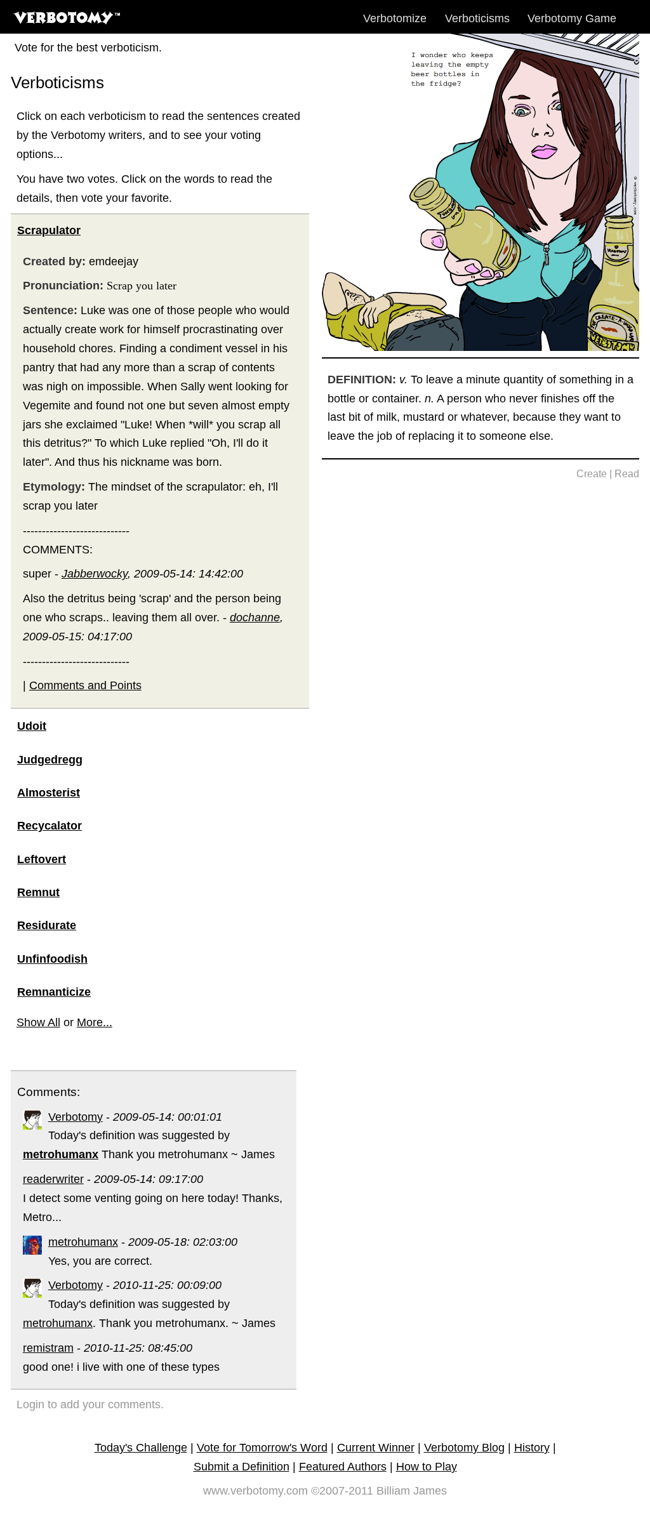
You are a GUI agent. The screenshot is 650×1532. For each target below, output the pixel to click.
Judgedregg (50, 759)
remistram (48, 1348)
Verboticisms (477, 18)
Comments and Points (85, 685)
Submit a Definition (241, 1466)
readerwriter (53, 1179)
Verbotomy (75, 1117)
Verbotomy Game (571, 18)
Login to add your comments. (90, 1404)
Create (591, 473)
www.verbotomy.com (255, 1490)
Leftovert (41, 859)
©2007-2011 (342, 1490)
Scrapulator (49, 230)
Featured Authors (343, 1466)
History (532, 1447)
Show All (38, 1022)
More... (94, 1022)
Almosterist (48, 792)
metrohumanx (83, 1242)
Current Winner (376, 1447)
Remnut (38, 892)
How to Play (426, 1466)
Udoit (31, 726)
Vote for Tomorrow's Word (262, 1447)
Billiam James (411, 1490)
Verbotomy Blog (464, 1447)
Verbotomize (395, 18)
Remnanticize (54, 992)
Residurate (46, 925)
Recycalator (49, 825)
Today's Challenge (141, 1447)
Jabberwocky (95, 573)
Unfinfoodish (52, 959)
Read (626, 473)
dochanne (255, 617)
